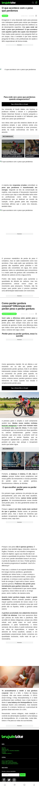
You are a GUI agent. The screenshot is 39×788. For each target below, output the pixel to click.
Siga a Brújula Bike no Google (19, 104)
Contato (4, 752)
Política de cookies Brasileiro (9, 762)
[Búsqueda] (33, 3)
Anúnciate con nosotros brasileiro (10, 750)
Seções (4, 748)
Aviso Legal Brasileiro (7, 761)
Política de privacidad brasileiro (10, 763)
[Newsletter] (36, 3)
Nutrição (5, 15)
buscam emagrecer (9, 425)
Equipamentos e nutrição (9, 313)
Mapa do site (5, 749)
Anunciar (19, 45)
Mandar (23, 774)
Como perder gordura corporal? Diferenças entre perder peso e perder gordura (12, 154)
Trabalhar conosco (6, 753)
